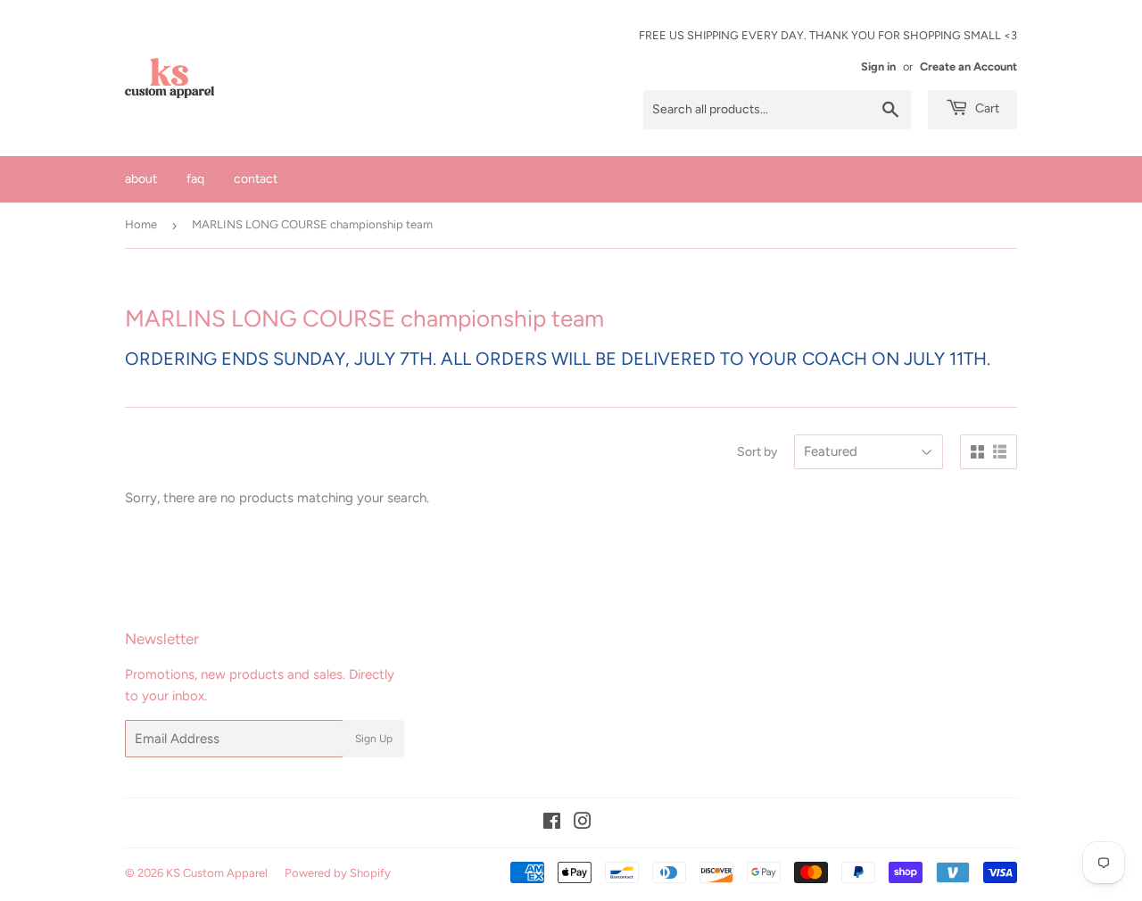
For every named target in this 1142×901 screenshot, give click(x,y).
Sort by (757, 451)
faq (195, 178)
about (141, 178)
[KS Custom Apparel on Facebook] (551, 823)
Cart (985, 108)
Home (141, 224)
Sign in (878, 66)
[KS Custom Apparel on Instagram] (583, 823)
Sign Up (374, 738)
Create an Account (968, 66)
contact (255, 178)
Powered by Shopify (338, 873)
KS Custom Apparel (217, 873)
